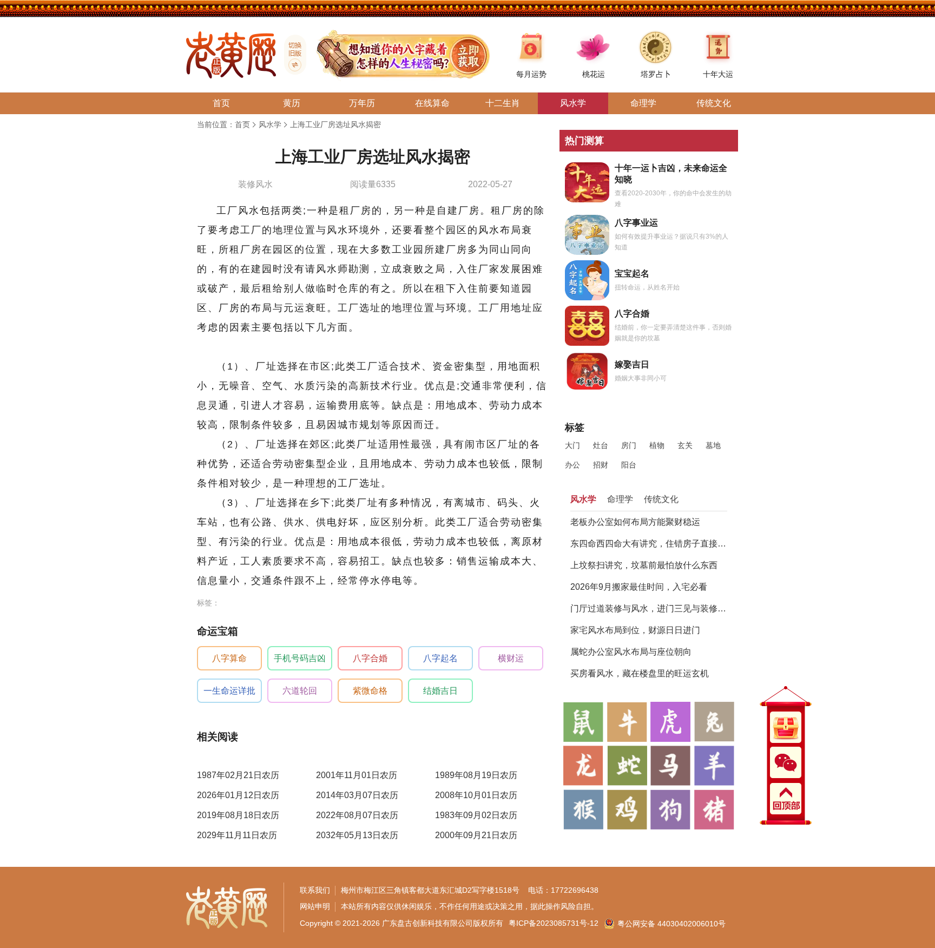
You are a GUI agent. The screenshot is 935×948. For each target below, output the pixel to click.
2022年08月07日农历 (357, 815)
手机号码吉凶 (300, 658)
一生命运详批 (229, 690)
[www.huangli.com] (291, 55)
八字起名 (440, 658)
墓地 (713, 445)
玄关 (685, 445)
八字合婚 (370, 658)
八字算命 (229, 658)
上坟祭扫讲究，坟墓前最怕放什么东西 (643, 565)
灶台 (600, 445)
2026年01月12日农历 (238, 795)
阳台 (628, 464)
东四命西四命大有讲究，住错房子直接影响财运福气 (648, 543)
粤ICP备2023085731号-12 (553, 923)
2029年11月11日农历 (237, 835)
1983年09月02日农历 (476, 815)
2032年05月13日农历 (357, 835)
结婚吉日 (440, 690)
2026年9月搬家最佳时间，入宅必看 (638, 586)
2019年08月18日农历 (238, 815)
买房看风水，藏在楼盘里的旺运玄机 (639, 673)
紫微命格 (370, 690)
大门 (572, 445)
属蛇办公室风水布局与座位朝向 (631, 651)
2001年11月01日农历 (356, 775)
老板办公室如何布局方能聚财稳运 (635, 521)
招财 (600, 464)
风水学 (270, 124)
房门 (628, 445)
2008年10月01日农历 (476, 795)
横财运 (511, 658)
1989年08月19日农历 (476, 775)
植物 (656, 445)
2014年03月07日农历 (357, 795)
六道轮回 (299, 690)
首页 (242, 124)
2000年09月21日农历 (476, 835)
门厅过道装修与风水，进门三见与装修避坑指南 (648, 608)
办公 (572, 464)
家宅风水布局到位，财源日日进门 (635, 630)
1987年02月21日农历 (238, 775)
